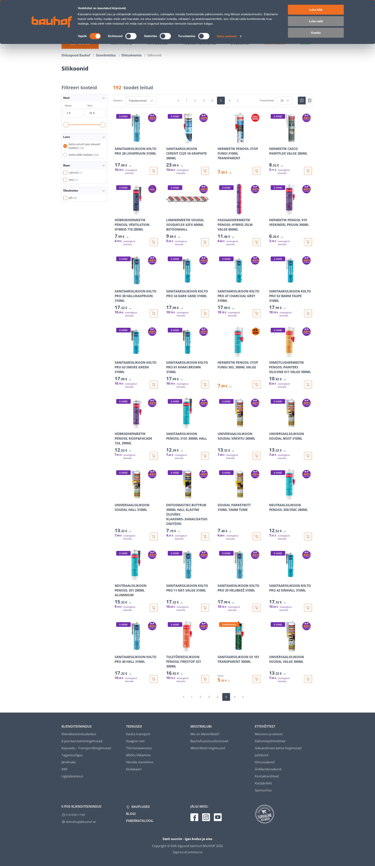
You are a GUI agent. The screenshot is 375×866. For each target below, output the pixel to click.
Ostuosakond (265, 762)
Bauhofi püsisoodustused (209, 741)
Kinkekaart (134, 769)
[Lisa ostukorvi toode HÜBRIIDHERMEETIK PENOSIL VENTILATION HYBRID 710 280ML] (154, 242)
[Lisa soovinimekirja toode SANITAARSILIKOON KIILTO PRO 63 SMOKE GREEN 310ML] (118, 354)
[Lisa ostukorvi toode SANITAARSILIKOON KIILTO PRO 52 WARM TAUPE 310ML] (308, 313)
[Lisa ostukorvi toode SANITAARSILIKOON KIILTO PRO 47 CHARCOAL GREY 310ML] (257, 313)
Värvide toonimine (139, 762)
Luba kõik (315, 9)
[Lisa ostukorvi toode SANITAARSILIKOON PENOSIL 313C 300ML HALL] (205, 456)
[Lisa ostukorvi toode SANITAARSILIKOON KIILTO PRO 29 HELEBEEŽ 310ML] (257, 608)
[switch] (131, 36)
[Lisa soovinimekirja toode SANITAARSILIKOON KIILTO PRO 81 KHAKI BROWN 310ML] (169, 354)
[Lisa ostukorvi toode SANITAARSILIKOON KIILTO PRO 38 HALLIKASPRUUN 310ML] (154, 313)
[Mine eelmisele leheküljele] (178, 100)
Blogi (131, 814)
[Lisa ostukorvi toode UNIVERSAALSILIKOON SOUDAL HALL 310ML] (154, 536)
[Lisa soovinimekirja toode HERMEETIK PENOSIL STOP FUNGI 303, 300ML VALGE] (221, 354)
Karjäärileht (263, 783)
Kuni (90, 105)
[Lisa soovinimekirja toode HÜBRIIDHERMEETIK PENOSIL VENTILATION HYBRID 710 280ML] (118, 212)
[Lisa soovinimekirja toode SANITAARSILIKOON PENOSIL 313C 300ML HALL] (169, 425)
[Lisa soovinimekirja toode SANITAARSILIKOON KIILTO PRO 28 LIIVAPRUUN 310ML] (118, 140)
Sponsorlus (263, 790)
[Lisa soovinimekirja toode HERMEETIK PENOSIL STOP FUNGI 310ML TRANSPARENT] (221, 140)
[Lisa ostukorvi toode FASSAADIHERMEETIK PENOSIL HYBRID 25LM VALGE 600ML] (257, 242)
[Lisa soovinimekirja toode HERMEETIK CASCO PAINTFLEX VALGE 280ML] (272, 140)
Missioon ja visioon (269, 734)
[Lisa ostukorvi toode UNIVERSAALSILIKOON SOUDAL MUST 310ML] (308, 456)
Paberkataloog (139, 821)
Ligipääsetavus (72, 776)
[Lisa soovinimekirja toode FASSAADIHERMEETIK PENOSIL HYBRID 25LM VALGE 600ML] (221, 212)
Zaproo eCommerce (187, 852)
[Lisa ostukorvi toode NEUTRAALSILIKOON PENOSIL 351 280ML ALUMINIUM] (154, 608)
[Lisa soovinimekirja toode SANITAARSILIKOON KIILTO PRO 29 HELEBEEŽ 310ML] (221, 577)
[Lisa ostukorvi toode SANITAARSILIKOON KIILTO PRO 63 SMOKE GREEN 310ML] (154, 384)
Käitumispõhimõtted (270, 741)
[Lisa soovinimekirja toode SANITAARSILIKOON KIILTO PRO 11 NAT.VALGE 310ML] (169, 577)
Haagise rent (135, 741)
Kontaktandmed (267, 776)
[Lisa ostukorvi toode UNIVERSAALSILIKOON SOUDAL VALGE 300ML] (308, 679)
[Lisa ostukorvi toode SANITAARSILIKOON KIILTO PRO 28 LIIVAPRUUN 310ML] (154, 171)
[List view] (309, 100)
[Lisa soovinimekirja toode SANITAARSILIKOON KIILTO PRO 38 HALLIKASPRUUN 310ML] (118, 283)
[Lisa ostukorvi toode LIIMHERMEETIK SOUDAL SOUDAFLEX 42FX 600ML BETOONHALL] (205, 242)
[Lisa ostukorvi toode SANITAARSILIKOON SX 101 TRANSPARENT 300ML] (257, 679)
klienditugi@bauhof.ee (81, 822)
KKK (64, 769)
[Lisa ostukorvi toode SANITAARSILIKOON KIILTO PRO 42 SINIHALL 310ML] (308, 608)
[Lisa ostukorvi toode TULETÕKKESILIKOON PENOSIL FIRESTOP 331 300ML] (205, 679)
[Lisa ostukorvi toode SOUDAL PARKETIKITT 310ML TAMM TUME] (257, 536)
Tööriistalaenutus (139, 748)
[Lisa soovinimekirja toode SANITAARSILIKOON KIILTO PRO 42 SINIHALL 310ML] (272, 577)
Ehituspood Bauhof (76, 55)
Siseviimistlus (106, 55)
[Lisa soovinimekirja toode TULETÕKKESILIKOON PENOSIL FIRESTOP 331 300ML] (169, 648)
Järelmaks (69, 762)
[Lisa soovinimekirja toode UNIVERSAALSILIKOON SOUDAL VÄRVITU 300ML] (221, 425)
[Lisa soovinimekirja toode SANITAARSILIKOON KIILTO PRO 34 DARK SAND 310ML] (169, 283)
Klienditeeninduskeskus (79, 734)
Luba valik (316, 21)
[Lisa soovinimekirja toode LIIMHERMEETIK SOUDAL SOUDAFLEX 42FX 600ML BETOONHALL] (169, 212)
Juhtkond (261, 755)
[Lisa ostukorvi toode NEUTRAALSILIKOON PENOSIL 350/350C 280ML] (308, 536)
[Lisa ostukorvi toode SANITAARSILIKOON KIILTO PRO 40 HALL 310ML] (154, 679)
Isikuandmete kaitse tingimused (278, 748)
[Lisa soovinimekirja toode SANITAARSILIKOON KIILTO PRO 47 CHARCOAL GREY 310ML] (221, 283)
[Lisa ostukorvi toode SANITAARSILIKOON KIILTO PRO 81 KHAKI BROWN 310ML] (205, 384)
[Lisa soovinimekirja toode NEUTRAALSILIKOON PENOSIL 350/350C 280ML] (272, 497)
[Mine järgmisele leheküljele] (238, 100)
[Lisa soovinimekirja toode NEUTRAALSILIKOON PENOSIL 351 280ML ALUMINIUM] (118, 577)
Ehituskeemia (131, 55)
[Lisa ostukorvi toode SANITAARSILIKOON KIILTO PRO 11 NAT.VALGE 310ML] (205, 608)
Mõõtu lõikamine (138, 755)
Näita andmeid (227, 36)
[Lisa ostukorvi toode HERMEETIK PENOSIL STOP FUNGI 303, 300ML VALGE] (257, 384)
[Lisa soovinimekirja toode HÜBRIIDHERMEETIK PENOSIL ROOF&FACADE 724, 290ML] (118, 425)
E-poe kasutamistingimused (82, 741)
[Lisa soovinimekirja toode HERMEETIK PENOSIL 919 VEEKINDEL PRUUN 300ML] (272, 212)
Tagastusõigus (72, 755)
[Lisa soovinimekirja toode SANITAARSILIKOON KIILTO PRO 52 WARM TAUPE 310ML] (272, 283)
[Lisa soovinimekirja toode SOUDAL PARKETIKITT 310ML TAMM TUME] (221, 497)
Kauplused (140, 807)
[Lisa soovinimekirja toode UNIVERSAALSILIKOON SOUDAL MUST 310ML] (272, 425)
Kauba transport (138, 734)
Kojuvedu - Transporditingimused (86, 748)
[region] (213, 397)
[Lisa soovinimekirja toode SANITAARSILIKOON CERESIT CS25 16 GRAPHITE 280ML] (169, 140)
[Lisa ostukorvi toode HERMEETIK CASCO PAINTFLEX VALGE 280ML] (308, 171)
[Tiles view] (302, 100)
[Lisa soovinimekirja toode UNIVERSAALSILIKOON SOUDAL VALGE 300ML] (272, 648)
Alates (68, 105)
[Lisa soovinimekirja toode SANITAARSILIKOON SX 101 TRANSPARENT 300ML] (221, 648)
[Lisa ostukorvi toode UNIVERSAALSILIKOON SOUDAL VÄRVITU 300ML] (257, 456)
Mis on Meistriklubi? (205, 734)
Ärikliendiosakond (268, 769)
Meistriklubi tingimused (207, 748)
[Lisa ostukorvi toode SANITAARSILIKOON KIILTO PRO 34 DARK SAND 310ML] (205, 313)
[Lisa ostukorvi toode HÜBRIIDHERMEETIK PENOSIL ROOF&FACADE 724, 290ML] (154, 456)
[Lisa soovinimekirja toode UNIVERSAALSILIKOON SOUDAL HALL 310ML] (118, 497)
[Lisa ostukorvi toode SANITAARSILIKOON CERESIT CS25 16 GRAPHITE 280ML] (205, 171)
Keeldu (316, 32)
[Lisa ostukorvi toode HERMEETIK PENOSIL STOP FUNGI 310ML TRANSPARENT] (257, 171)
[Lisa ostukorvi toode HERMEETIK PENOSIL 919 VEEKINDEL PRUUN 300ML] (308, 242)
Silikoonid (154, 55)
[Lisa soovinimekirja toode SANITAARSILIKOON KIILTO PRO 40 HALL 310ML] (118, 648)
